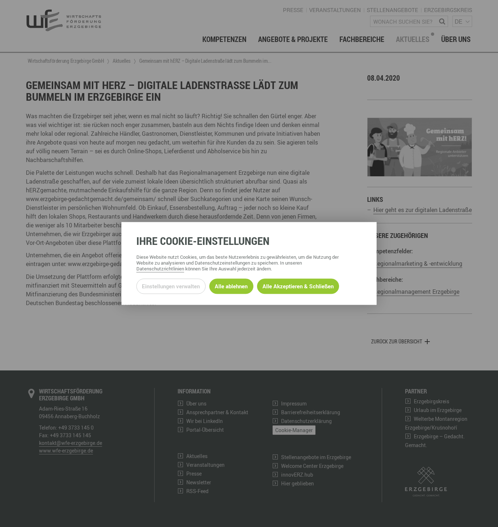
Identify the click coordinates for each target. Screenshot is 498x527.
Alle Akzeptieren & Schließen (298, 286)
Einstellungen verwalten (171, 286)
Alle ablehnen (231, 286)
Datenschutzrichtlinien (160, 269)
